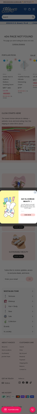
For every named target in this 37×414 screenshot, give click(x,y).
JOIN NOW (27, 215)
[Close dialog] (35, 192)
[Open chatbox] (32, 410)
